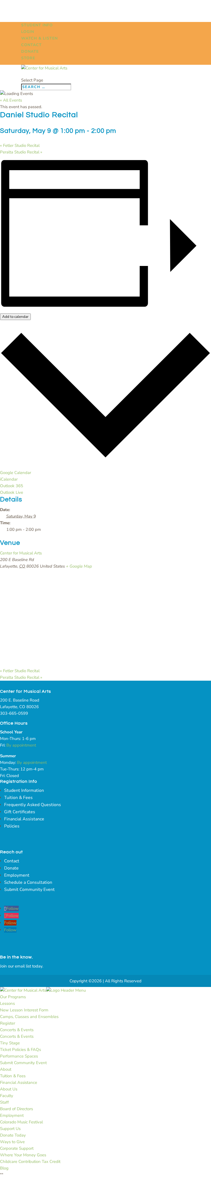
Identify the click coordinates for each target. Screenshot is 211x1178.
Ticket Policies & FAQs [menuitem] (20, 1049)
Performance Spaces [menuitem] (19, 1056)
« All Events (11, 100)
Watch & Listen (39, 38)
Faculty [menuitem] (6, 1095)
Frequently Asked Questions (32, 805)
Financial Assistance (24, 819)
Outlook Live (11, 492)
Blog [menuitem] (4, 1168)
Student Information (24, 790)
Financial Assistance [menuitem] (18, 1082)
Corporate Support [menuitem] (17, 1148)
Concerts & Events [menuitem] (17, 1030)
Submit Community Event (29, 890)
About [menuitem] (5, 1069)
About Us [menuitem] (8, 1089)
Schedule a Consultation (28, 882)
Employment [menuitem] (12, 1115)
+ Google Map (79, 566)
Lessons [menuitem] (7, 1003)
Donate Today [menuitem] (13, 1135)
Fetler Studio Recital (20, 145)
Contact (31, 44)
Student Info (37, 25)
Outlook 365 (11, 486)
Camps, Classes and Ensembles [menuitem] (29, 1016)
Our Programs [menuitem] (13, 997)
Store (28, 58)
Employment (16, 875)
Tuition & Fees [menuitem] (13, 1076)
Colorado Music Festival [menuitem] (21, 1122)
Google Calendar (15, 472)
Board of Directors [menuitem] (16, 1109)
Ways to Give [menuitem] (12, 1142)
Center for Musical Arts (21, 553)
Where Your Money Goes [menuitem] (23, 1155)
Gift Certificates (19, 812)
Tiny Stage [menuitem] (10, 1043)
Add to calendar (15, 316)
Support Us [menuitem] (10, 1128)
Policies (12, 826)
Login (27, 31)
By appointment (21, 745)
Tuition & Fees (18, 798)
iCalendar (9, 479)
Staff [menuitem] (4, 1102)
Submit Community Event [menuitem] (23, 1062)
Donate (30, 51)
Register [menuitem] (7, 1023)
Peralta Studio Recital (21, 152)
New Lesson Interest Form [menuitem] (24, 1010)
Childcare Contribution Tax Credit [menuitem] (30, 1161)
